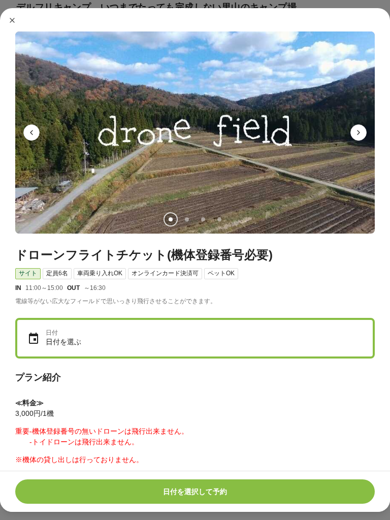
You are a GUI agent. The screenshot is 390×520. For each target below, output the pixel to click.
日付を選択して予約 (195, 492)
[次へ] (358, 132)
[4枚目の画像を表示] (219, 219)
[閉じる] (12, 20)
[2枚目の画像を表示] (187, 219)
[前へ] (31, 132)
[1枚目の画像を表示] (171, 219)
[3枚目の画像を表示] (203, 219)
